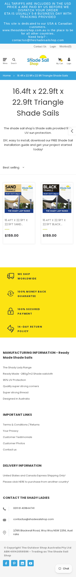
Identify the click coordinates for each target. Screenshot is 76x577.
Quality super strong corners (21, 386)
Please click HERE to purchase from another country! (36, 482)
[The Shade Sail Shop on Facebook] (6, 563)
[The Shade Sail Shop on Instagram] (22, 563)
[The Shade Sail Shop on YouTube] (30, 563)
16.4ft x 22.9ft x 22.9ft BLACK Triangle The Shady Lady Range (56, 222)
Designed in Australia (16, 399)
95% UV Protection (14, 380)
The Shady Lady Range (17, 367)
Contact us (10, 449)
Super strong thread (15, 392)
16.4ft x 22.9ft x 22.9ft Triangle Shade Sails (42, 75)
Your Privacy (10, 431)
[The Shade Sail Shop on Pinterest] (14, 563)
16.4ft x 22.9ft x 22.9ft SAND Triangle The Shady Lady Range (18, 222)
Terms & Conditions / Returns (21, 424)
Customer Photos (14, 443)
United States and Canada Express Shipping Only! (34, 475)
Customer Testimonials (17, 437)
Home (7, 75)
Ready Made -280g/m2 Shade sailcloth (28, 374)
